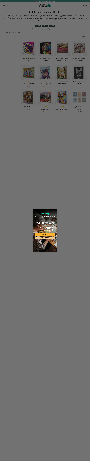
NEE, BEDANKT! (45, 237)
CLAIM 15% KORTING (45, 234)
